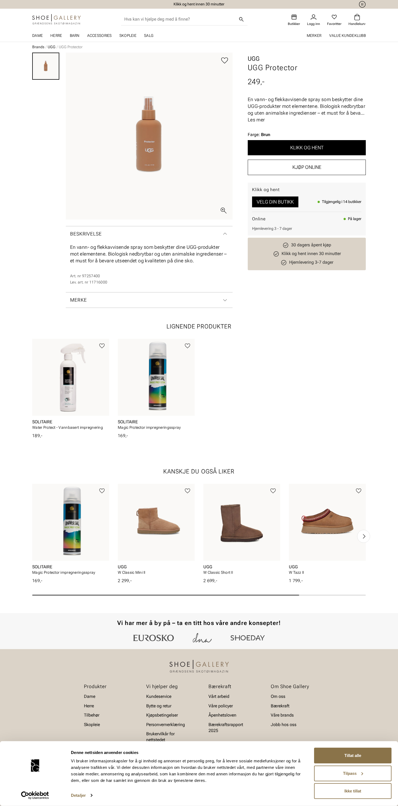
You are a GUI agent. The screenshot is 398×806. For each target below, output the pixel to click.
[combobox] (180, 19)
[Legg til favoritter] (224, 60)
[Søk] (241, 19)
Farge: (259, 134)
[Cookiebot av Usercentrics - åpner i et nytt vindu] (35, 795)
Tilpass (350, 773)
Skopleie (127, 35)
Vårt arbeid (218, 696)
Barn (75, 35)
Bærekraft (280, 705)
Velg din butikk (275, 202)
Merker (314, 35)
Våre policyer (220, 705)
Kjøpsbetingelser (162, 715)
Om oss (278, 696)
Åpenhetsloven (222, 715)
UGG (52, 47)
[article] (70, 386)
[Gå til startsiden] (56, 19)
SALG (148, 35)
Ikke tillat (352, 791)
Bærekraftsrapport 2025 (225, 727)
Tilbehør (91, 715)
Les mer (256, 119)
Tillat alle (352, 755)
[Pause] (361, 4)
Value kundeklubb (347, 35)
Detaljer (78, 795)
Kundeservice (158, 696)
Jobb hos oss (283, 724)
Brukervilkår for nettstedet (160, 736)
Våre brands (282, 715)
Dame (37, 35)
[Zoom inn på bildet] (223, 210)
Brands (38, 47)
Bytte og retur (158, 705)
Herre (56, 35)
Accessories (99, 35)
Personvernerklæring (165, 724)
